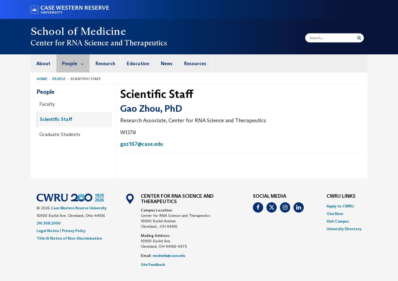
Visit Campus (338, 221)
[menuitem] (43, 63)
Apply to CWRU (340, 206)
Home (42, 79)
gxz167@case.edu (141, 144)
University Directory (344, 228)
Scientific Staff (56, 119)
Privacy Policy (74, 230)
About (43, 64)
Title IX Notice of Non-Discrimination (69, 238)
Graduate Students (59, 134)
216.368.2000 (49, 223)
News (166, 64)
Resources (195, 64)
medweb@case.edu (169, 255)
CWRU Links (341, 196)
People (69, 64)
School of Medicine (78, 31)
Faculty (47, 104)
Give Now (335, 213)
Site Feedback (153, 264)
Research (105, 64)
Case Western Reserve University (79, 208)
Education (138, 64)
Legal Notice (48, 230)
